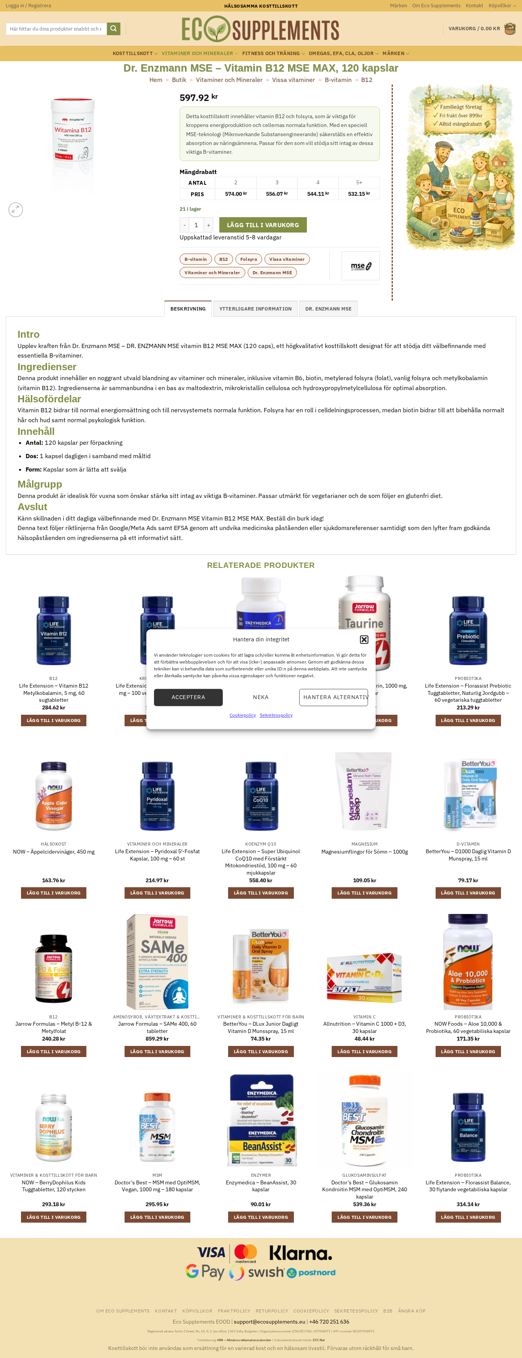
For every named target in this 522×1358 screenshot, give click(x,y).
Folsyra (249, 259)
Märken (398, 5)
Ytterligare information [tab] (255, 309)
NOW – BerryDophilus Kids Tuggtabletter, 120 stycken (54, 1186)
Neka (261, 697)
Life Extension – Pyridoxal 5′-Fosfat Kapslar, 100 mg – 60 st (157, 855)
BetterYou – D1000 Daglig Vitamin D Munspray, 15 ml (468, 855)
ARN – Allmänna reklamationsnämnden (244, 1340)
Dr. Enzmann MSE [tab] (328, 309)
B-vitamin (338, 79)
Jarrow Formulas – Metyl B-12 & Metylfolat (53, 1027)
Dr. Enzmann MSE (272, 272)
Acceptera (188, 697)
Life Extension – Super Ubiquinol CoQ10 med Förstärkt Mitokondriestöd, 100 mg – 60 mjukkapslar (261, 862)
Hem (155, 79)
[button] (364, 639)
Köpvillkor (500, 5)
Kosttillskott (133, 53)
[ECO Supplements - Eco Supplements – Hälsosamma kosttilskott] (261, 29)
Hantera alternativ (335, 697)
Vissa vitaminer (293, 79)
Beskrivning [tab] (188, 309)
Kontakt (474, 5)
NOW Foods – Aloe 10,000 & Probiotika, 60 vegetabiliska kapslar (468, 1027)
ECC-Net (319, 1340)
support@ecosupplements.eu (269, 1321)
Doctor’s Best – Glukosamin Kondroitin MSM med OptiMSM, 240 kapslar (364, 1189)
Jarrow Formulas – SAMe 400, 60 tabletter (157, 1027)
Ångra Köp (412, 1311)
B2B (388, 1311)
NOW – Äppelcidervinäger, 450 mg (53, 851)
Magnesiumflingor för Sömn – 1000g (364, 851)
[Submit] (113, 29)
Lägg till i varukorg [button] (54, 720)
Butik (179, 79)
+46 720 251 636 (329, 1321)
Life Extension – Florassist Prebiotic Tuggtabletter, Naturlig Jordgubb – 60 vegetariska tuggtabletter (468, 692)
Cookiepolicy (243, 715)
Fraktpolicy (234, 1311)
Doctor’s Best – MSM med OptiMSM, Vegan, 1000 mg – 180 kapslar (157, 1186)
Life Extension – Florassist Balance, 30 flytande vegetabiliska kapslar (468, 1186)
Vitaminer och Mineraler (197, 53)
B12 (367, 79)
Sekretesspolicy (276, 715)
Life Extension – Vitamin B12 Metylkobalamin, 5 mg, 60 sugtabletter (53, 692)
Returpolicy (272, 1311)
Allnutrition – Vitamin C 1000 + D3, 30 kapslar (364, 1027)
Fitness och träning (271, 53)
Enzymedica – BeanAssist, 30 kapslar (261, 1186)
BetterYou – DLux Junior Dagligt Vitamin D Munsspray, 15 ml (260, 1027)
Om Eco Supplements (436, 5)
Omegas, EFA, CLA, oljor (341, 53)
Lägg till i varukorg (263, 225)
